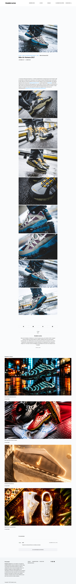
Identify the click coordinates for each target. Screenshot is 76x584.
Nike (38, 55)
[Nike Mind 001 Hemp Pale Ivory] (38, 463)
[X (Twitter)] (33, 326)
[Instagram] (54, 561)
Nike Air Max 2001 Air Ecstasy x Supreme (11, 440)
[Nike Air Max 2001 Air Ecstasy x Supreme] (38, 420)
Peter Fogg (50, 82)
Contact (29, 561)
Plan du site (42, 561)
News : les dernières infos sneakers (29, 55)
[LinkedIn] (52, 326)
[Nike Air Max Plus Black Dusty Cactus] (38, 376)
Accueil (20, 55)
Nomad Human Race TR (34, 82)
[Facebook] (23, 326)
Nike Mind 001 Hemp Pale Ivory (9, 483)
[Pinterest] (43, 326)
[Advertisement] (38, 14)
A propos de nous (35, 561)
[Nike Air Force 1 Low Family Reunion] (38, 507)
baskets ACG (28, 88)
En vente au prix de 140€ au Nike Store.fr (38, 88)
